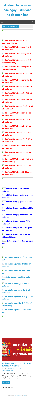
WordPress (18, 395)
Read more (6, 382)
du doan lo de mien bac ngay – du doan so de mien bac (17, 10)
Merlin (24, 395)
